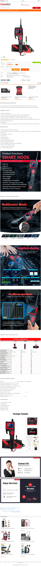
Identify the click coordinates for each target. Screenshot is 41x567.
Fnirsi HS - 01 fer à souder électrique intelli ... (7, 554)
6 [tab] (24, 54)
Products (4, 12)
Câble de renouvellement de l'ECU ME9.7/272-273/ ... (20, 97)
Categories (3, 10)
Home (1, 10)
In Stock (34, 62)
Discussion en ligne (10, 76)
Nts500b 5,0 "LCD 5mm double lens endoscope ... (27, 541)
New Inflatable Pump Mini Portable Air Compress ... (8, 528)
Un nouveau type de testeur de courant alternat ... (27, 528)
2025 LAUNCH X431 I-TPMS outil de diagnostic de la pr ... (33, 97)
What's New (12, 10)
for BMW (16, 10)
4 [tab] (21, 54)
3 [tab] (19, 54)
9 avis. (14, 59)
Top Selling (8, 10)
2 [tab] (18, 54)
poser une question (27, 76)
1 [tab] (16, 54)
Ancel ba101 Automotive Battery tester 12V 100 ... (8, 541)
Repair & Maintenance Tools (11, 12)
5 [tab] (22, 54)
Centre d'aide (21, 562)
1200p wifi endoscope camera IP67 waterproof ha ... (28, 554)
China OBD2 (8, 5)
